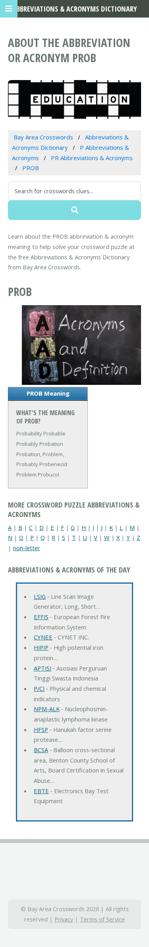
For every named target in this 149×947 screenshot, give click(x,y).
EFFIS (41, 617)
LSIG (40, 596)
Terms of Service (102, 919)
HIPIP (41, 647)
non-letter (26, 548)
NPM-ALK (47, 709)
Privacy (63, 919)
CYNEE (43, 637)
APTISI (42, 668)
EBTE (41, 791)
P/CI (39, 688)
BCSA (41, 750)
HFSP (41, 729)
